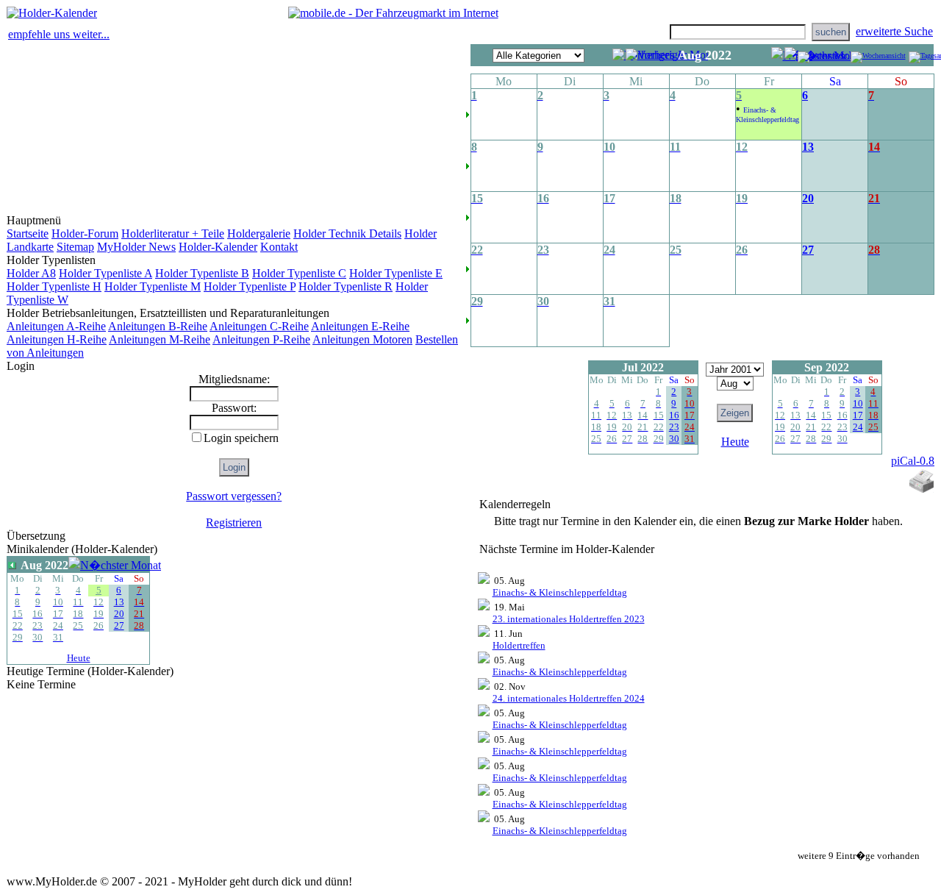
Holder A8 (31, 273)
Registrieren (234, 522)
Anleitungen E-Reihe (360, 326)
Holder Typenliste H (54, 286)
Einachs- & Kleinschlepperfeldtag (560, 592)
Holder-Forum (84, 233)
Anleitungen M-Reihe (159, 339)
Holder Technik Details (347, 233)
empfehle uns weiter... (59, 34)
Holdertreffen (519, 645)
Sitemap (75, 246)
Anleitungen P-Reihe (261, 339)
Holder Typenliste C (299, 273)
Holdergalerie (258, 233)
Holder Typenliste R (345, 286)
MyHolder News (136, 246)
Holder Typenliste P (250, 286)
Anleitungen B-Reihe (157, 326)
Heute (78, 657)
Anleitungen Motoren (362, 339)
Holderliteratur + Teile (172, 233)
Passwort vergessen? (234, 496)
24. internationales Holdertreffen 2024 (569, 698)
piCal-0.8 (912, 460)
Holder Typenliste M (152, 286)
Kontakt (279, 246)
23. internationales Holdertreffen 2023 (569, 618)
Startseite (28, 233)
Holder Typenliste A (105, 273)
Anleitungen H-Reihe (57, 339)
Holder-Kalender (218, 246)
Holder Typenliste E (396, 273)
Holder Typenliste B (202, 273)
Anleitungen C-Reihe (259, 326)
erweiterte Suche (894, 31)
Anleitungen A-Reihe (56, 326)
